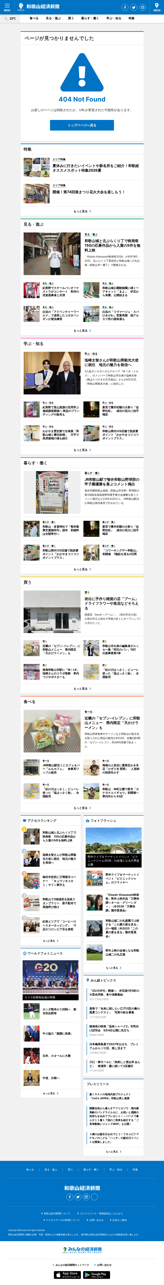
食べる (34, 18)
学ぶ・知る (113, 18)
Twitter (133, 7)
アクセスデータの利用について (63, 1220)
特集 (132, 18)
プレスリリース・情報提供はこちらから (101, 1213)
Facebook (125, 7)
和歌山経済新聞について (57, 1213)
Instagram (142, 7)
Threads (94, 1197)
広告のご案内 (119, 1220)
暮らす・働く (90, 18)
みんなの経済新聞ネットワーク (82, 1250)
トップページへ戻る (82, 125)
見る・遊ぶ (53, 18)
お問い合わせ (96, 1220)
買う (71, 18)
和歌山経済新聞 (38, 7)
